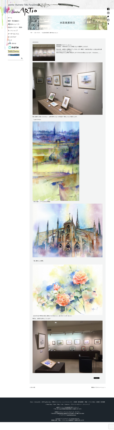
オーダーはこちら (13, 34)
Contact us (67, 404)
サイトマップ (86, 404)
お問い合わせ (12, 43)
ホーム (10, 18)
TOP (31, 32)
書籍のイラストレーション (97, 387)
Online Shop (49, 404)
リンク (10, 40)
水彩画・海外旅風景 (78, 402)
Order (54, 404)
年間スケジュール (56, 402)
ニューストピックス (67, 402)
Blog (58, 404)
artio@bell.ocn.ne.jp (71, 415)
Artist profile (37, 402)
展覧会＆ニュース (13, 24)
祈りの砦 (33, 387)
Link (62, 404)
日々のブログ (12, 37)
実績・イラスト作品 (90, 402)
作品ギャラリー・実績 (15, 27)
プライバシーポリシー (76, 404)
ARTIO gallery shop (46, 402)
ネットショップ (13, 30)
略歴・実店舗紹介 (13, 21)
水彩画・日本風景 (100, 402)
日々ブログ (37, 32)
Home (31, 402)
